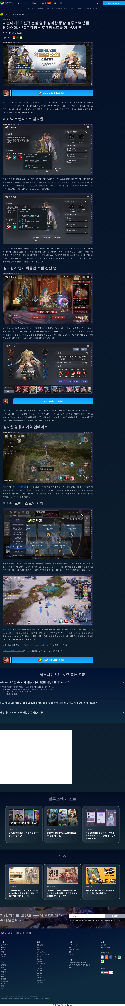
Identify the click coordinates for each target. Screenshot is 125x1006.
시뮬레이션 (4, 957)
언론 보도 (71, 930)
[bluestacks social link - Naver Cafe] (102, 937)
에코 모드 (39, 935)
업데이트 (103, 921)
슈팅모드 (39, 923)
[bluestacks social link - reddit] (106, 933)
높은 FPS (39, 952)
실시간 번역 (40, 937)
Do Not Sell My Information (43, 975)
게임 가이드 (99, 43)
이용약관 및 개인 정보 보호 (8, 975)
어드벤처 (3, 946)
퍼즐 (2, 950)
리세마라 (39, 942)
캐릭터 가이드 (101, 222)
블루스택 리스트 (61, 8)
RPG (119, 222)
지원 (60, 3)
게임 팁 (99, 217)
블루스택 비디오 (92, 8)
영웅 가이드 (108, 217)
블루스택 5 (4, 923)
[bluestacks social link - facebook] (110, 933)
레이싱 (3, 953)
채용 (70, 928)
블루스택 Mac (5, 921)
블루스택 (49, 8)
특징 (18, 3)
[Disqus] (36, 733)
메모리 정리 (40, 947)
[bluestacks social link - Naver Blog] (119, 933)
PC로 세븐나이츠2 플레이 (49, 388)
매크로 (39, 933)
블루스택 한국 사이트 (107, 923)
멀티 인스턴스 (41, 928)
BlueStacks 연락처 (74, 926)
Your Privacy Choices (64, 981)
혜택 (2, 928)
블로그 (34, 3)
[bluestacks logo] (6, 3)
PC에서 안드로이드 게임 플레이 (78, 939)
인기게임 (3, 941)
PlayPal (3, 933)
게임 (26, 3)
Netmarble (100, 226)
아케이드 (3, 948)
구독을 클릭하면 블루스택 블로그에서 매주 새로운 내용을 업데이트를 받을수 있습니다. (95, 897)
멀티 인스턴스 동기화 (43, 930)
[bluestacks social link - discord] (102, 933)
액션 (2, 943)
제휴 (55, 3)
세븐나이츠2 (22, 14)
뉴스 (71, 8)
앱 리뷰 (40, 8)
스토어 (46, 3)
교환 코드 (80, 8)
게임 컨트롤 (40, 921)
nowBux (3, 930)
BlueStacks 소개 (73, 921)
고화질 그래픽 (41, 954)
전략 (2, 962)
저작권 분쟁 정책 (20, 975)
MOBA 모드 (40, 926)
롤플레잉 (112, 222)
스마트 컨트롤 (41, 940)
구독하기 (115, 892)
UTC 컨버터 (40, 959)
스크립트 (39, 949)
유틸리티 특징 (41, 956)
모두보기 (110, 204)
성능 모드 (39, 944)
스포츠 (3, 960)
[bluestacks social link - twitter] (115, 933)
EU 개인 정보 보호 (30, 975)
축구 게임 (4, 964)
